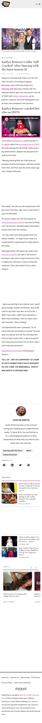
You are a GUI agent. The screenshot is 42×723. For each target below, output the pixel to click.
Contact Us (14, 677)
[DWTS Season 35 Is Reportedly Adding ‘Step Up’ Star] (17, 581)
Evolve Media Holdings (30, 695)
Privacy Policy (7, 683)
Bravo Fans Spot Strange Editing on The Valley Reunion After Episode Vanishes (28, 498)
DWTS (28, 451)
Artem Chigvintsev (21, 96)
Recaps (21, 490)
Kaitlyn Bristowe (10, 455)
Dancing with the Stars (12, 89)
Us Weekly (6, 144)
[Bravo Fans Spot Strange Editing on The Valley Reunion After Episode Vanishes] (9, 499)
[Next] (36, 567)
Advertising (25, 677)
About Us (5, 677)
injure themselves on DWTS (13, 222)
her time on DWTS (9, 255)
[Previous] (31, 567)
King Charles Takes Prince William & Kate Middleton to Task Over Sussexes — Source (29, 551)
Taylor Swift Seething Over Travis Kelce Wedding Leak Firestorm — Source (29, 539)
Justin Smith (24, 74)
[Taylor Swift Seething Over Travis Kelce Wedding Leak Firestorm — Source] (9, 541)
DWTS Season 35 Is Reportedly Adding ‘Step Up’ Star (15, 595)
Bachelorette (17, 141)
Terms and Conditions (22, 683)
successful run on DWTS (29, 144)
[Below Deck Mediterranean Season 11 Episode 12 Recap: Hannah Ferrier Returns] (9, 488)
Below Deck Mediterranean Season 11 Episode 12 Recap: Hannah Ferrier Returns (29, 486)
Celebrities (24, 544)
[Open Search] (37, 4)
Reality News (7, 58)
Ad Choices (35, 677)
